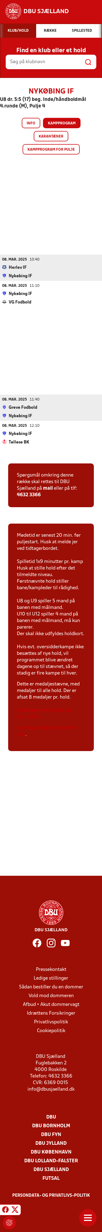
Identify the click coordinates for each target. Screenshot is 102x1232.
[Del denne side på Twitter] (14, 1210)
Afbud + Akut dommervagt (51, 1004)
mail (48, 488)
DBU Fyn (51, 1134)
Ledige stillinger (51, 978)
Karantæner (51, 136)
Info (31, 123)
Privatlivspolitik (51, 1022)
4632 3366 (29, 495)
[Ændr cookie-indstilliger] (9, 1222)
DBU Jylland (51, 1143)
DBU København (51, 1152)
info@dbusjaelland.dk (51, 1089)
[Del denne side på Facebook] (5, 1210)
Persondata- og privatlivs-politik (51, 1196)
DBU (51, 1117)
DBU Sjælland (51, 1169)
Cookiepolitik (51, 1031)
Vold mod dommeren (51, 996)
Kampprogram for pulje (51, 149)
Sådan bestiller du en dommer (51, 987)
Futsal (51, 1178)
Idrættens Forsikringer (51, 1013)
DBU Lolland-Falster (51, 1161)
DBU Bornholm (51, 1126)
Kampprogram (62, 123)
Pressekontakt (51, 969)
